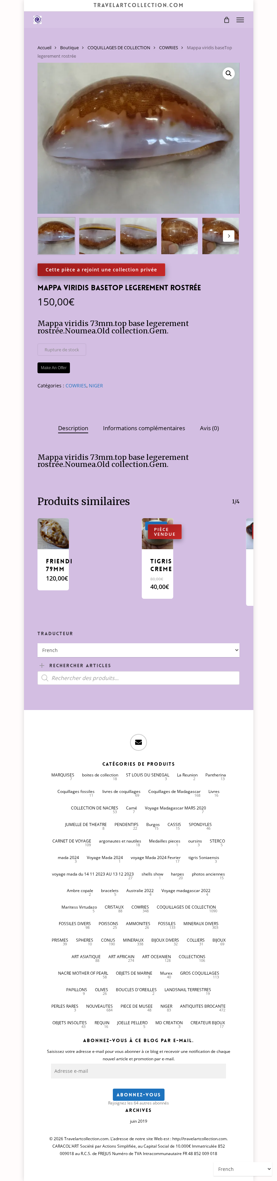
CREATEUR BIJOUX (208, 1023)
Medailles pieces (164, 841)
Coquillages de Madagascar (174, 791)
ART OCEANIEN (156, 956)
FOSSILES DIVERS (75, 923)
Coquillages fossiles (76, 791)
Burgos (153, 824)
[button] (240, 20)
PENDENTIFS (126, 824)
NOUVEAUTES (99, 1006)
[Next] (228, 236)
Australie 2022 (140, 890)
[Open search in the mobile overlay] (138, 678)
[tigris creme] (157, 533)
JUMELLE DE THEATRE (86, 824)
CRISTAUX (114, 907)
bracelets (110, 890)
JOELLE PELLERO (132, 1023)
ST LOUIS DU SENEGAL (147, 775)
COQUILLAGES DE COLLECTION (118, 48)
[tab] (73, 428)
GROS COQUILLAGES (199, 973)
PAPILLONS (76, 990)
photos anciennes (208, 874)
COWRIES (168, 48)
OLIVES (101, 990)
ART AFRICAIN (121, 956)
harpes (177, 874)
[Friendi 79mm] (53, 533)
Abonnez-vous (139, 1095)
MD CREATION (169, 1023)
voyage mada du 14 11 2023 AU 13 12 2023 (93, 874)
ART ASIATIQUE (86, 956)
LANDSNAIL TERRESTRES (188, 990)
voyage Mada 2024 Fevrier (156, 857)
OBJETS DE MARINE (134, 973)
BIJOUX (219, 940)
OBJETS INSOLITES (69, 1023)
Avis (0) (209, 428)
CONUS (108, 940)
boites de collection (100, 775)
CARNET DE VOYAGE (71, 841)
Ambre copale (80, 890)
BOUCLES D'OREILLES (136, 990)
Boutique (69, 48)
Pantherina (215, 775)
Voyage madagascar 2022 (185, 890)
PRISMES (60, 940)
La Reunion (187, 775)
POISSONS (108, 923)
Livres (214, 791)
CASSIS (174, 824)
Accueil (44, 48)
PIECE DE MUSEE (137, 1006)
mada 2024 (68, 857)
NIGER (96, 385)
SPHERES (84, 940)
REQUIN (102, 1023)
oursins (195, 841)
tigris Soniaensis (203, 857)
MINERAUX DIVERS (201, 923)
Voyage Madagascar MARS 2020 (175, 808)
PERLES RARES (64, 1006)
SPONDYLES (200, 824)
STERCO (217, 841)
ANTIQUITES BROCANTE (203, 1006)
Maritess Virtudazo (79, 907)
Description (73, 428)
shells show (152, 874)
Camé (131, 808)
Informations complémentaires (144, 428)
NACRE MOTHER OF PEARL (83, 973)
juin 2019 (138, 1121)
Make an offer (54, 367)
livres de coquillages (121, 791)
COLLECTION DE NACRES (94, 808)
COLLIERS (196, 940)
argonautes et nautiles (120, 841)
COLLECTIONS (192, 956)
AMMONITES (138, 923)
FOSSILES (167, 923)
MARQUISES (62, 775)
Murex (166, 973)
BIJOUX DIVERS (165, 940)
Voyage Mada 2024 (105, 857)
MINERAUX (133, 940)
